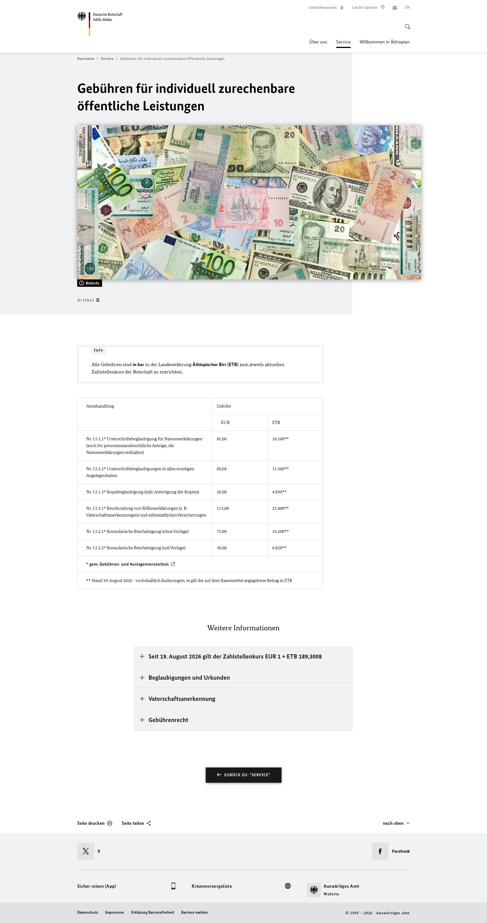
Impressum (114, 912)
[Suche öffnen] (406, 23)
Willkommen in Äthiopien (385, 42)
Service (343, 43)
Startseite (85, 58)
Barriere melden (194, 912)
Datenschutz (87, 912)
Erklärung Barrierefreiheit (152, 912)
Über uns (318, 42)
